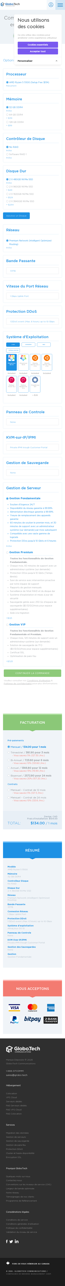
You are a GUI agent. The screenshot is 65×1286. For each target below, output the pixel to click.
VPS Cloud (11, 1097)
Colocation (11, 1093)
